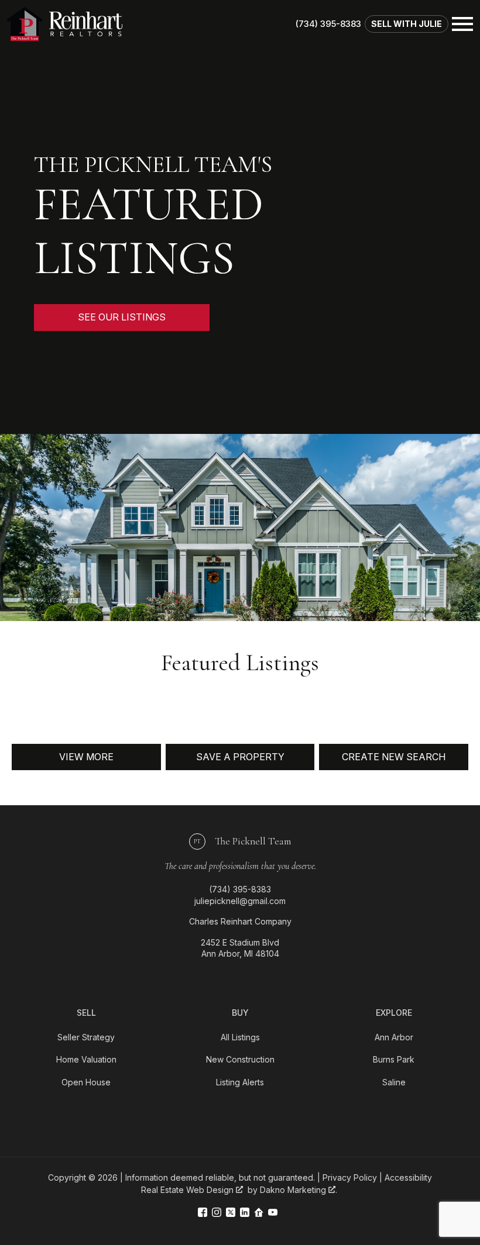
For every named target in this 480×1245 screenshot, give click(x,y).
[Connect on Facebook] (202, 1213)
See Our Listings (122, 317)
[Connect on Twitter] (230, 1213)
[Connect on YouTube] (272, 1213)
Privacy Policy (350, 1177)
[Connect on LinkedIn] (244, 1213)
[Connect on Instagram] (216, 1213)
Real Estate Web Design (188, 1190)
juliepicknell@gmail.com (240, 901)
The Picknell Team (242, 841)
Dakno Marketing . (298, 1190)
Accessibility (408, 1177)
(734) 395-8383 (240, 889)
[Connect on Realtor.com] (258, 1213)
